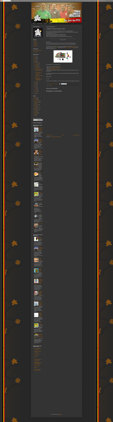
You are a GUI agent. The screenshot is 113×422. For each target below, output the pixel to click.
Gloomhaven (36, 355)
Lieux (35, 108)
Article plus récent (49, 135)
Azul (35, 357)
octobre (36, 65)
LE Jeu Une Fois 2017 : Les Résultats (38, 351)
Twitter (35, 42)
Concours (50, 85)
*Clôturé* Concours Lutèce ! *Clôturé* (40, 314)
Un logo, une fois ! (38, 68)
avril (36, 87)
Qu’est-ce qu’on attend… (40, 259)
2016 (35, 61)
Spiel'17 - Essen (40, 238)
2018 (35, 58)
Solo (35, 114)
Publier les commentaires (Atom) (56, 136)
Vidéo (35, 115)
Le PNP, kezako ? (37, 353)
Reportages (36, 113)
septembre (37, 66)
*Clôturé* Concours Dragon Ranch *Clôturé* (40, 293)
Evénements (36, 104)
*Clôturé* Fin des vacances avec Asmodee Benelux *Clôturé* (38, 363)
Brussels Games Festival (69, 47)
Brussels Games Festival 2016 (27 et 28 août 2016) (38, 79)
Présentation (39, 23)
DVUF (35, 103)
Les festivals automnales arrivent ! (39, 75)
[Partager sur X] (64, 84)
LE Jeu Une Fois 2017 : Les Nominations (38, 360)
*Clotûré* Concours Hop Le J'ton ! (38, 73)
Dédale (40, 214)
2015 (35, 93)
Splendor (40, 162)
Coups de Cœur (36, 101)
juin (35, 84)
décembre (37, 62)
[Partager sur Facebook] (65, 84)
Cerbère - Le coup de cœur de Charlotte (37, 370)
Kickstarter (35, 367)
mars (36, 88)
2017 (35, 60)
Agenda (45, 23)
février (36, 90)
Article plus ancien (76, 135)
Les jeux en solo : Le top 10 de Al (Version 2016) (41, 129)
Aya (39, 182)
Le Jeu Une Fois (36, 107)
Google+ (35, 46)
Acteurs (35, 97)
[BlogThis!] (62, 84)
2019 (35, 57)
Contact (50, 23)
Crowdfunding (36, 102)
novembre (37, 64)
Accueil (63, 135)
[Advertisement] (63, 125)
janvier (36, 91)
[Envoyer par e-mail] (61, 84)
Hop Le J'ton (75, 46)
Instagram (35, 43)
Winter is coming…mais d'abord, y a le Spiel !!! (39, 70)
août (36, 81)
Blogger (60, 414)
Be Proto (35, 98)
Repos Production (40, 193)
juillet (36, 83)
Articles (33, 23)
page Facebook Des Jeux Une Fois (56, 67)
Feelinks (40, 202)
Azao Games (40, 173)
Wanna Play (36, 51)
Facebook (35, 41)
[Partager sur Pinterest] (66, 84)
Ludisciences (36, 109)
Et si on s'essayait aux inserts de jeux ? (40, 140)
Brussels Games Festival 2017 (40, 270)
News (35, 110)
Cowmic (56, 47)
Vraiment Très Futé (37, 365)
